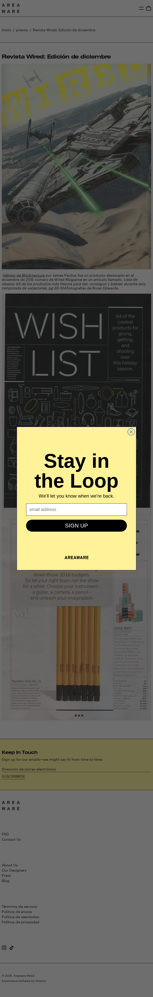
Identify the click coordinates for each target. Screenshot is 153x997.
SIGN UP (76, 525)
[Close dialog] (131, 431)
